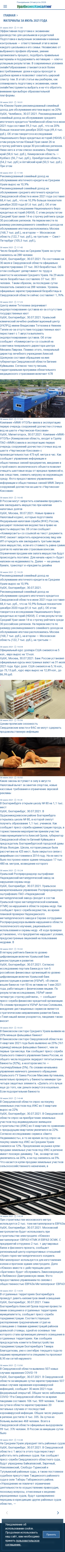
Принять (51, 1534)
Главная (9, 15)
